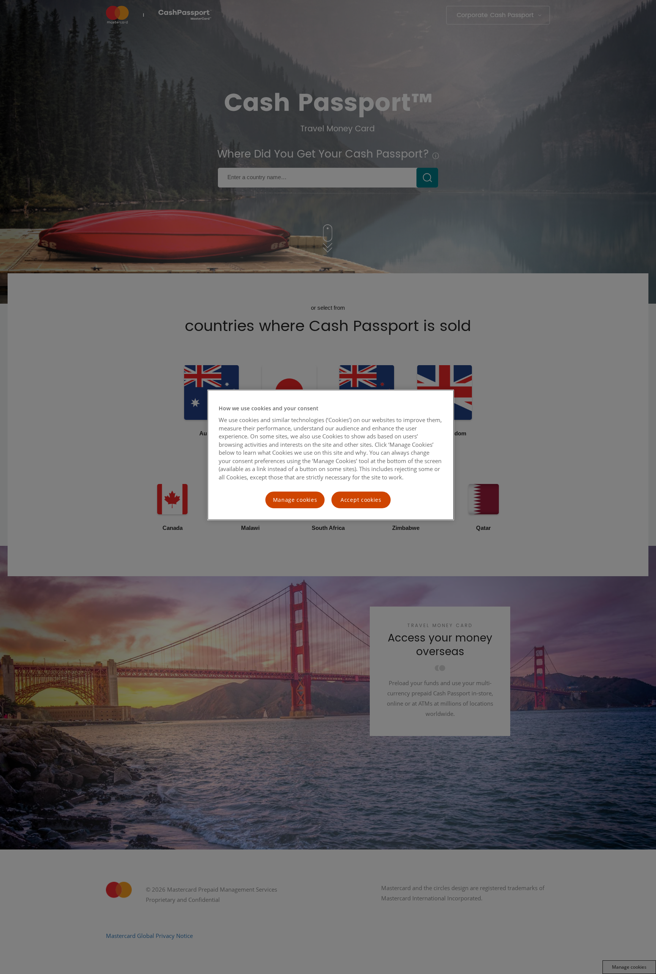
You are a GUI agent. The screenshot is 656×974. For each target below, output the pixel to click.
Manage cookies (295, 499)
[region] (330, 454)
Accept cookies (361, 499)
